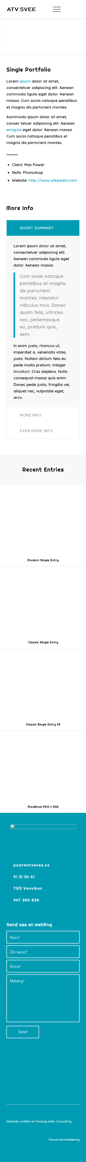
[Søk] (43, 9)
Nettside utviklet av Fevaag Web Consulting (39, 1121)
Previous (4, 32)
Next (82, 32)
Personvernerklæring (64, 1139)
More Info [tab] (31, 415)
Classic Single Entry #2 (43, 724)
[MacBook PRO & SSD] (43, 765)
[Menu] (54, 9)
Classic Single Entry (43, 642)
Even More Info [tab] (36, 431)
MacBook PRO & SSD (43, 806)
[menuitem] (43, 9)
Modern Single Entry (43, 560)
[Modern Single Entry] (43, 519)
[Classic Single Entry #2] (43, 683)
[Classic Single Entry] (43, 601)
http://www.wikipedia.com (53, 180)
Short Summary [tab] (36, 228)
